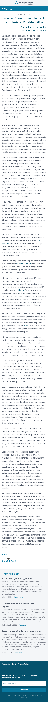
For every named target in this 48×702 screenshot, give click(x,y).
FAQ (14, 664)
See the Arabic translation (34, 30)
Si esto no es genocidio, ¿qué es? (17, 578)
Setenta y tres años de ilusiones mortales (21, 631)
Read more (18, 597)
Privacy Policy (23, 664)
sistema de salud (23, 263)
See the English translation (33, 27)
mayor (26, 325)
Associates (6, 664)
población (20, 290)
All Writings (7, 9)
